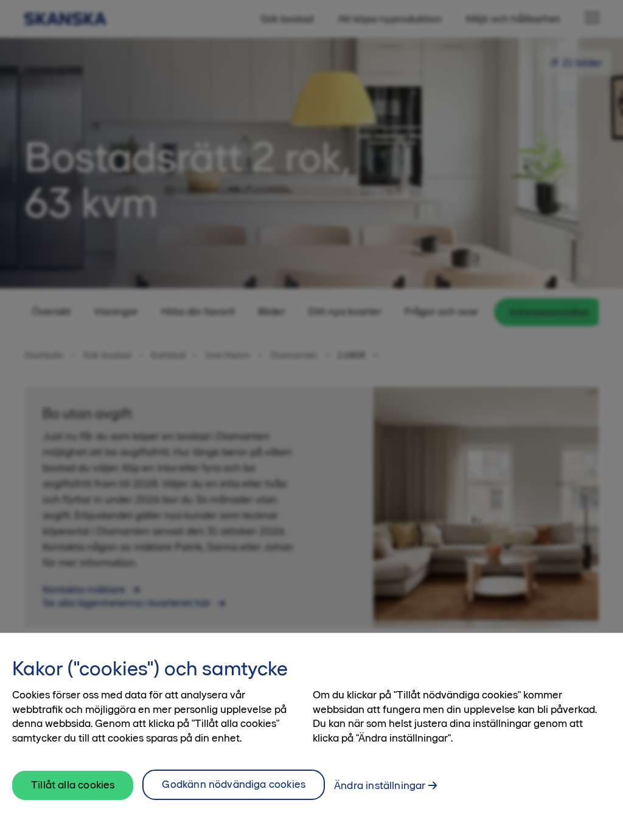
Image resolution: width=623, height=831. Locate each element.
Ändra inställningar (379, 785)
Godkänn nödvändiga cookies (233, 784)
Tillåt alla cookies (72, 784)
